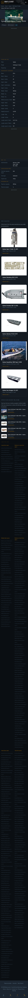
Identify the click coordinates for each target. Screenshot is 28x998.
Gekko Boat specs (5, 817)
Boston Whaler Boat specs (7, 545)
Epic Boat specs (18, 606)
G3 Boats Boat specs (5, 808)
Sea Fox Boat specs (19, 683)
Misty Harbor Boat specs (6, 849)
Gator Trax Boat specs (19, 819)
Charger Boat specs (5, 791)
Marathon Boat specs (5, 838)
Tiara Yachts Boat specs (20, 528)
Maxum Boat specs (19, 504)
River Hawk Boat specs (19, 674)
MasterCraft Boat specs (6, 594)
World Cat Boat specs (5, 626)
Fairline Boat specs (5, 452)
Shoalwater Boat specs (19, 893)
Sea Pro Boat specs (19, 687)
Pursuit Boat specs (5, 609)
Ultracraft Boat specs (19, 916)
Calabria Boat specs (5, 783)
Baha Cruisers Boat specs (6, 540)
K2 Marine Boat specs (19, 838)
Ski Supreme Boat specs (6, 915)
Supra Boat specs (18, 717)
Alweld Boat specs (18, 763)
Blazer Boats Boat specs (6, 778)
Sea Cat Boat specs (5, 891)
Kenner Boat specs (5, 823)
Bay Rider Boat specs (5, 763)
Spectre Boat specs (5, 619)
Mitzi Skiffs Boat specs (19, 857)
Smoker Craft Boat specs (6, 917)
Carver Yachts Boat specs (20, 470)
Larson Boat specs (5, 591)
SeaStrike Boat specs (5, 900)
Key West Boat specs (19, 633)
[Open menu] (26, 2)
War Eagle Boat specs (19, 921)
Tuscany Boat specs (5, 955)
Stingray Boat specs (19, 708)
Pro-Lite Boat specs (5, 876)
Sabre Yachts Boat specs (20, 524)
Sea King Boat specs (5, 895)
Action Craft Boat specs (20, 755)
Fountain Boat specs (19, 485)
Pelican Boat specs (19, 869)
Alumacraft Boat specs (6, 755)
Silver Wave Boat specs (6, 910)
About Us (9, 989)
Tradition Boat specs (19, 728)
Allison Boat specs (18, 761)
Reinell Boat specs (5, 883)
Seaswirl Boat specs (5, 617)
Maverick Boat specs (5, 842)
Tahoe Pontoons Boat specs (21, 721)
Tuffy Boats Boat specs (19, 912)
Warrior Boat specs (5, 966)
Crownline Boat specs (6, 559)
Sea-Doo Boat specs (5, 898)
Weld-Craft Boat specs (19, 923)
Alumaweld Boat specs (6, 757)
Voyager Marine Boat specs (7, 964)
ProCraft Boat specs (5, 878)
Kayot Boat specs (18, 631)
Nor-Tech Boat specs (5, 460)
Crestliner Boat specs (6, 798)
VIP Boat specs (4, 962)
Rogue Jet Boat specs (19, 678)
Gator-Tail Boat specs (19, 821)
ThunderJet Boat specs (20, 723)
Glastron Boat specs (19, 610)
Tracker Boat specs (19, 910)
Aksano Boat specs (19, 757)
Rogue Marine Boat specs (20, 887)
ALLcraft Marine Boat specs (20, 759)
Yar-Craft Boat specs (19, 927)
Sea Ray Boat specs (5, 469)
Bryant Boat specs (18, 566)
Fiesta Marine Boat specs (6, 576)
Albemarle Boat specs (19, 449)
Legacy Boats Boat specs (20, 498)
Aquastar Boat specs (19, 768)
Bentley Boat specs (5, 768)
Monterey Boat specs (5, 596)
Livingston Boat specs (19, 846)
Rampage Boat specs (19, 517)
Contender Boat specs (6, 557)
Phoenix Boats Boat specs (20, 872)
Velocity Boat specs (19, 738)
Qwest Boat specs (18, 882)
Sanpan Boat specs (19, 680)
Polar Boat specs (18, 661)
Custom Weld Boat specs (20, 593)
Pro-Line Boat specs (5, 604)
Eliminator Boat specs (6, 570)
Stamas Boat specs (5, 624)
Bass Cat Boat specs (19, 772)
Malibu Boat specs (18, 638)
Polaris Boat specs (19, 876)
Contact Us (14, 989)
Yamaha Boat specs (5, 974)
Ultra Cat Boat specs (19, 914)
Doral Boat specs (18, 479)
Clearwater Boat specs (6, 793)
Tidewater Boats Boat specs (7, 951)
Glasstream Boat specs (20, 608)
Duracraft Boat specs (19, 800)
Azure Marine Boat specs (20, 561)
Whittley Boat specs (19, 744)
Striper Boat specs (19, 710)
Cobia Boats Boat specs (20, 585)
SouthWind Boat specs (19, 698)
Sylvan (10, 6)
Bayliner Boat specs (19, 464)
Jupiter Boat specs (5, 587)
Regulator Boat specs (5, 611)
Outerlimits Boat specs (6, 600)
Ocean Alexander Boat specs (7, 463)
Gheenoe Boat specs (19, 823)
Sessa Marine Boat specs (6, 471)
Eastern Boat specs (5, 566)
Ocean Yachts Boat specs (6, 465)
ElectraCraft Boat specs (6, 802)
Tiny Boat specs (18, 750)
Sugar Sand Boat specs (6, 927)
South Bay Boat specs (5, 919)
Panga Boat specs (18, 657)
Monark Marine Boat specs (6, 851)
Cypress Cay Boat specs (20, 595)
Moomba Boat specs (5, 853)
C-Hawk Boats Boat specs (20, 570)
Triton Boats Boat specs (20, 730)
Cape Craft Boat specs (6, 785)
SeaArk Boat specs (19, 889)
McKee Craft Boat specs (20, 648)
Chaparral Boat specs (19, 472)
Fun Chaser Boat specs (6, 806)
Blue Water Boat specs (6, 780)
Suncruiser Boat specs (6, 932)
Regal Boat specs (18, 519)
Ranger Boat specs (5, 881)
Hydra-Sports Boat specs (20, 494)
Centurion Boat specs (5, 547)
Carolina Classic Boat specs (20, 468)
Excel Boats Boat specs (20, 806)
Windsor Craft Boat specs (20, 532)
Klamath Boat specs (19, 840)
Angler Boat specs (18, 548)
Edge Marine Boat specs (20, 602)
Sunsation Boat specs (19, 715)
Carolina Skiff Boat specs (6, 787)
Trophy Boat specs (19, 732)
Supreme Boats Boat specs (20, 908)
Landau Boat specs (5, 827)
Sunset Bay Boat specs (6, 940)
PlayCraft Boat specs (19, 659)
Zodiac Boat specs (5, 977)
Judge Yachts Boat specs (20, 496)
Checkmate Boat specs (19, 583)
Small (6, 6)
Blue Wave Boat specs (19, 783)
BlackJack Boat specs (19, 781)
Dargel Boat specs (18, 797)
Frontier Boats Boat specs (20, 814)
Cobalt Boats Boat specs (6, 553)
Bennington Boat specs (20, 563)
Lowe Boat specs (5, 834)
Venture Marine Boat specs (20, 740)
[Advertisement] (14, 43)
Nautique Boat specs (19, 653)
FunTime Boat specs (19, 492)
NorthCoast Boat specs (19, 655)
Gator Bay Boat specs (5, 815)
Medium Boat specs (5, 538)
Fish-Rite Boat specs (19, 812)
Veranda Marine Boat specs (7, 959)
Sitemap (14, 990)
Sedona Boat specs (5, 902)
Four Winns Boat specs (19, 489)
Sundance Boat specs (6, 934)
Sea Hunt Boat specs (19, 685)
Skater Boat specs (18, 693)
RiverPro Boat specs (19, 884)
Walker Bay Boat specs (19, 919)
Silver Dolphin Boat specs (20, 895)
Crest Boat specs (5, 795)
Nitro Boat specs (4, 857)
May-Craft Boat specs (19, 646)
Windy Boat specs (18, 534)
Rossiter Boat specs (5, 885)
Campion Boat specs (19, 574)
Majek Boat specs (18, 849)
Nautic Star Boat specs (6, 855)
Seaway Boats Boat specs (20, 691)
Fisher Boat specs (5, 804)
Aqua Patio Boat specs (19, 551)
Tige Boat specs (18, 725)
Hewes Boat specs (5, 821)
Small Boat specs (5, 750)
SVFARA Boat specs (5, 942)
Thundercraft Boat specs (6, 949)
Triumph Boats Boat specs (6, 953)
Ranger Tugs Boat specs (20, 672)
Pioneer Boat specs (5, 874)
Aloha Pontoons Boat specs (7, 753)
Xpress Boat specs (5, 972)
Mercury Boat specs (5, 847)
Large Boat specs (5, 445)
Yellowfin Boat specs (19, 747)
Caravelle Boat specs (19, 578)
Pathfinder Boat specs (6, 872)
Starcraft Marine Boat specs (20, 704)
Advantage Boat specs (19, 544)
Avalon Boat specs (18, 557)
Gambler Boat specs (19, 817)
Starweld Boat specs (19, 904)
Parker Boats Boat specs (6, 602)
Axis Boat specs (18, 559)
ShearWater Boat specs (6, 906)
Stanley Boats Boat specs (20, 702)
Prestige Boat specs (19, 515)
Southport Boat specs (19, 695)
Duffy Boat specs (4, 800)
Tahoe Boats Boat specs (20, 719)
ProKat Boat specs (5, 606)
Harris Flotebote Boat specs (21, 617)
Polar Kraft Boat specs (19, 874)
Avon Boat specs (18, 770)
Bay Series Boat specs (19, 774)
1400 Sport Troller (16, 6)
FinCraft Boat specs (19, 810)
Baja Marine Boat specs (6, 543)
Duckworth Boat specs (19, 597)
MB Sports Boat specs (6, 844)
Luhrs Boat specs (18, 500)
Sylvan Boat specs (5, 947)
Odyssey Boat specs (5, 859)
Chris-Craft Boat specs (19, 474)
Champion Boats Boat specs (7, 789)
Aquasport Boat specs (19, 553)
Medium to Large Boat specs (19, 446)
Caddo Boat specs (18, 572)
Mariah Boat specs (18, 644)
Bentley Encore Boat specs (7, 770)
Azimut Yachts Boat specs (6, 448)
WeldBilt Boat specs (19, 925)
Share (4, 25)
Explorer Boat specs (19, 808)
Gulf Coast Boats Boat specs (7, 583)
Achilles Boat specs (19, 753)
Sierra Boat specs (5, 908)
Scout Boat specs (5, 615)
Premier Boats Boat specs (20, 663)
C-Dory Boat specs (19, 568)
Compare (12, 25)
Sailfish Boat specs (5, 613)
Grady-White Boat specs (6, 581)
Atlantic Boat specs (19, 555)
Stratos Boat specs (5, 925)
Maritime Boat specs (5, 840)
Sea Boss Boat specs (5, 889)
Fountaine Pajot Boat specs (20, 487)
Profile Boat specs (18, 668)
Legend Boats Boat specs (20, 844)
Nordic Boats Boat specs (6, 598)
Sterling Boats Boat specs (20, 906)
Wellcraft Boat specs (19, 530)
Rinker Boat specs (18, 521)
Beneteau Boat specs (19, 466)
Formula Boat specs (19, 483)
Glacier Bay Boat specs (6, 579)
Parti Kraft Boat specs (5, 870)
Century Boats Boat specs (20, 581)
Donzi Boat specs (5, 562)
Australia (15, 983)
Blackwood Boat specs (6, 776)
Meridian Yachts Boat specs (20, 507)
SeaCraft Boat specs (19, 689)
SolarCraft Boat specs (19, 897)
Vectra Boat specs (5, 957)
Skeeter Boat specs (5, 913)
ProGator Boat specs (19, 880)
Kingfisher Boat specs (6, 589)
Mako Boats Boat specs (19, 636)
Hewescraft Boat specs (20, 619)
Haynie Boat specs (18, 836)
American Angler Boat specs (21, 766)
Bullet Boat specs (18, 785)
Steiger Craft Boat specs (20, 706)
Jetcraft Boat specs (5, 585)
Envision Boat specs (19, 604)
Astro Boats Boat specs (6, 761)
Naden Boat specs (18, 863)
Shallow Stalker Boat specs (20, 891)
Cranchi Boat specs (5, 450)
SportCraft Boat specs (6, 621)
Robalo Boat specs (19, 676)
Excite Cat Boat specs (19, 481)
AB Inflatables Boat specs (20, 542)
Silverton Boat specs (19, 526)
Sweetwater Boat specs (6, 944)
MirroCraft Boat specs (19, 855)
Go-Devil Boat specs (19, 829)
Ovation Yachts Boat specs (20, 513)
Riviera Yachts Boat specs (6, 467)
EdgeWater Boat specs (6, 568)
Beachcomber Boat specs (6, 766)
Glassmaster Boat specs (20, 827)
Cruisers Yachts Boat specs (20, 477)
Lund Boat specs (4, 836)
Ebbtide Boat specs (19, 600)
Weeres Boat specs (5, 968)
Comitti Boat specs (19, 587)
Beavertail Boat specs (19, 776)
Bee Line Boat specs (19, 778)
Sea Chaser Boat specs (6, 893)
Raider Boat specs (18, 670)
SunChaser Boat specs (6, 930)
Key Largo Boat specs (5, 825)
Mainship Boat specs (19, 502)
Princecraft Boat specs (19, 665)
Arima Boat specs (5, 759)
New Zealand (20, 983)
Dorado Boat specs (5, 564)
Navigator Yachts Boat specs (7, 458)
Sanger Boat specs (5, 887)
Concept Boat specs (5, 555)
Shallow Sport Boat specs (6, 904)
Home (2, 6)
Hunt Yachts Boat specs (6, 454)
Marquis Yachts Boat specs (7, 456)
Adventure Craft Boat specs (20, 546)
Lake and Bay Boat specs (20, 842)
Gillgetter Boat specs (19, 825)
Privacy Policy (21, 989)
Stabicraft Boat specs (19, 700)
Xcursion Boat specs (5, 970)
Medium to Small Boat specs (19, 538)
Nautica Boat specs (19, 650)
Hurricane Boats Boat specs (21, 621)
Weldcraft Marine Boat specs (21, 742)
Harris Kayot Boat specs (6, 819)
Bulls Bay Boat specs (19, 787)
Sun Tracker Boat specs (20, 713)
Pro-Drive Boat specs (19, 878)
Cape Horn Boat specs (19, 576)
